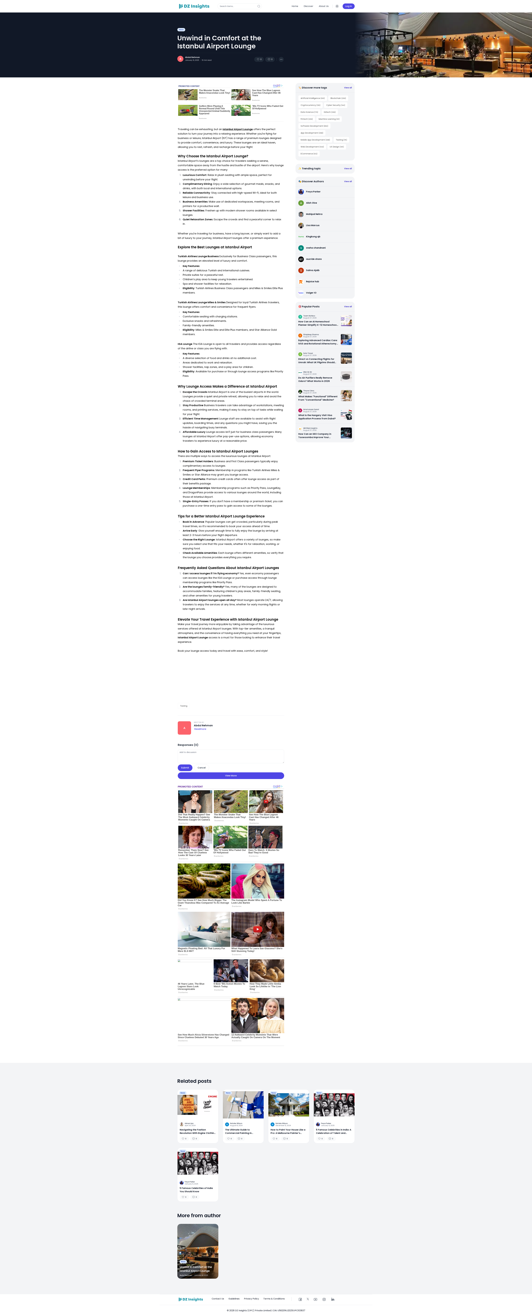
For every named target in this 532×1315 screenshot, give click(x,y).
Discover (308, 6)
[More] (281, 59)
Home (295, 6)
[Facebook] (300, 1299)
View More (231, 775)
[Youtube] (315, 1299)
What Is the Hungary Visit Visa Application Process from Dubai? (317, 417)
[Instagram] (324, 1299)
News (181, 29)
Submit (185, 767)
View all (348, 87)
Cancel (202, 767)
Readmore (200, 729)
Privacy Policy (251, 1298)
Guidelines (234, 1298)
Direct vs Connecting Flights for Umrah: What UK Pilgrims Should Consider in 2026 (316, 360)
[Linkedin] (333, 1299)
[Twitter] (308, 1299)
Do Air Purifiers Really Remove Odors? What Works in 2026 (315, 379)
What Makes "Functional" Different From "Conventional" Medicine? (317, 398)
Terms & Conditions (274, 1298)
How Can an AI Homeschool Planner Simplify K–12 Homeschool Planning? (317, 323)
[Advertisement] (231, 678)
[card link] (346, 320)
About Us (324, 6)
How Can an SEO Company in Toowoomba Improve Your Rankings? (314, 435)
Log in (348, 6)
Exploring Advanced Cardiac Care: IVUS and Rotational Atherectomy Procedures (317, 342)
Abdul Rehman (192, 57)
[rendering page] (194, 6)
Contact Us (218, 1298)
